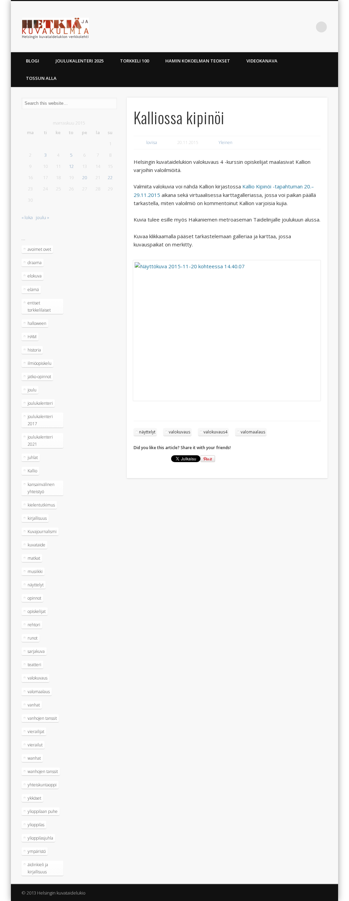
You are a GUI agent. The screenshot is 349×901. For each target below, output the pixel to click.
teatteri (34, 665)
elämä (33, 289)
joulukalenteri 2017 (40, 420)
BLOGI (32, 61)
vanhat (34, 705)
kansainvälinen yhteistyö (41, 488)
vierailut (35, 745)
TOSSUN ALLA (41, 78)
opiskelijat (37, 611)
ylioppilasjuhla (40, 838)
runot (32, 638)
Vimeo (293, 27)
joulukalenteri (40, 403)
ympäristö (37, 851)
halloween (37, 323)
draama (35, 263)
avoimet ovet (39, 249)
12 (71, 166)
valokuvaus (179, 432)
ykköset (34, 798)
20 (84, 177)
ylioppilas (36, 825)
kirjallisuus (37, 518)
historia (34, 350)
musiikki (35, 571)
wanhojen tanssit (43, 771)
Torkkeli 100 (134, 61)
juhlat (33, 457)
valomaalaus (253, 432)
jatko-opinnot (39, 377)
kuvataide (36, 545)
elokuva (35, 276)
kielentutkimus (41, 505)
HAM (32, 337)
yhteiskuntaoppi (42, 785)
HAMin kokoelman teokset (197, 61)
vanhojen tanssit (42, 718)
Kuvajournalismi (42, 531)
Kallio (32, 471)
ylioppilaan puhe (43, 811)
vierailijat (36, 731)
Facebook (279, 27)
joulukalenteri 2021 (40, 440)
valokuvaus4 (215, 432)
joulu (32, 390)
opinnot (34, 598)
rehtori (34, 625)
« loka (27, 217)
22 (110, 177)
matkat (34, 558)
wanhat (34, 758)
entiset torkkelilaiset (39, 306)
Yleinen (225, 142)
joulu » (42, 217)
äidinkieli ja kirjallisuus (38, 868)
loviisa (151, 142)
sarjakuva (36, 651)
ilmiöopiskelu (39, 363)
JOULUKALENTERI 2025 (80, 61)
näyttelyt (147, 432)
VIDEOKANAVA (261, 61)
